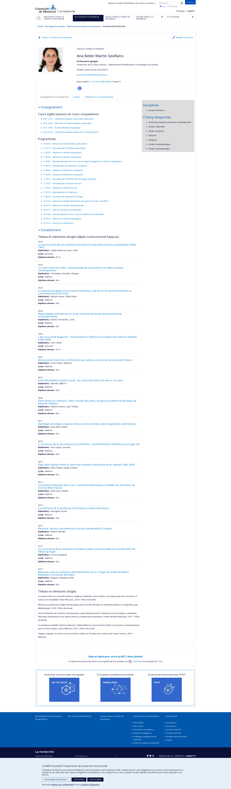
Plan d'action (138, 726)
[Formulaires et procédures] (115, 690)
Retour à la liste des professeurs (57, 37)
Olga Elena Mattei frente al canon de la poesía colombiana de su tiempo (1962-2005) (86, 464)
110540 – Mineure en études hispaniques (62, 157)
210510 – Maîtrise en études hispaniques (62, 218)
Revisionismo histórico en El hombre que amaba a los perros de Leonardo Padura (85, 360)
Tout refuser (79, 779)
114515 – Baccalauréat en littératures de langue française (70, 179)
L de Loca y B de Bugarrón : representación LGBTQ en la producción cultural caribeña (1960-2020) (87, 338)
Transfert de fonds (173, 733)
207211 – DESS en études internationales (62, 209)
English (191, 10)
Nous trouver (171, 726)
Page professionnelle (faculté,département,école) (80, 88)
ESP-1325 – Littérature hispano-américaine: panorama (68, 118)
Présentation (138, 722)
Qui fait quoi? (82, 756)
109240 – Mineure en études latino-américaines (65, 143)
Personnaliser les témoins (56, 779)
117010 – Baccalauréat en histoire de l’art (62, 183)
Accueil (40, 26)
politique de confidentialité (62, 784)
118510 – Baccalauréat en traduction (60, 192)
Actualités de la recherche (176, 736)
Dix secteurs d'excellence (143, 729)
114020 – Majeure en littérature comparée (63, 170)
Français (180, 10)
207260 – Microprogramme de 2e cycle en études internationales (73, 214)
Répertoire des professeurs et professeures (84, 26)
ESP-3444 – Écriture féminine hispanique (61, 127)
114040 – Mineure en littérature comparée (63, 174)
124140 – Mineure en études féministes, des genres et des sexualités (75, 201)
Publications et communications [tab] (99, 97)
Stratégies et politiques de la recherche (144, 738)
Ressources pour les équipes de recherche (48, 717)
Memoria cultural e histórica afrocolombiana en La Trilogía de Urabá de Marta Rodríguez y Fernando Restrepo (83, 573)
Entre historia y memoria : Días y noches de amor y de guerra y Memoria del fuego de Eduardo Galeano (87, 402)
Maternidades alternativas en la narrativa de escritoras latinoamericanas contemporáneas (80, 315)
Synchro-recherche (173, 729)
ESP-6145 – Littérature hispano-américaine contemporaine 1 (71, 132)
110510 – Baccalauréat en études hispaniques (64, 148)
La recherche (67, 11)
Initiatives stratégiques (142, 733)
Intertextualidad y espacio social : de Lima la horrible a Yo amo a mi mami (80, 380)
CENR (160, 661)
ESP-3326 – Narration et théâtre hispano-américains (67, 123)
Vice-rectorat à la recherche (146, 716)
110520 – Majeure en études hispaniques (62, 152)
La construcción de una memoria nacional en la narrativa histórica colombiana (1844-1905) (87, 246)
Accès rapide (171, 716)
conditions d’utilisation (89, 784)
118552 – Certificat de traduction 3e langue (63, 196)
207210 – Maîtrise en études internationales (63, 205)
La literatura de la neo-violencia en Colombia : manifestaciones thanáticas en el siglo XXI (88, 444)
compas (169, 740)
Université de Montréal (45, 9)
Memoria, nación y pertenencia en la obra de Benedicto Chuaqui (75, 528)
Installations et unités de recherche (112, 717)
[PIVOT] (167, 690)
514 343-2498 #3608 (101, 81)
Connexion (150, 3)
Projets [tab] (76, 97)
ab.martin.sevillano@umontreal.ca (92, 74)
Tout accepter (95, 779)
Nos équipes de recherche (55, 26)
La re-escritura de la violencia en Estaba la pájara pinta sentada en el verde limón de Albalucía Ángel (86, 550)
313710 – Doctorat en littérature (58, 223)
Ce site (163, 6)
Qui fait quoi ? (171, 722)
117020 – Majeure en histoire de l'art (60, 187)
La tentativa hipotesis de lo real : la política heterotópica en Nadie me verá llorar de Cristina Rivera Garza (86, 486)
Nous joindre (135, 656)
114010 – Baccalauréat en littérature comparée (65, 165)
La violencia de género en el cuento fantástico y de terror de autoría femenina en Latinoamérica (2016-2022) (85, 292)
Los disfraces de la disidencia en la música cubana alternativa (73, 508)
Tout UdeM (173, 6)
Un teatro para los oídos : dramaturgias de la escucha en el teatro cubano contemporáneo (80, 269)
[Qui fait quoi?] (64, 690)
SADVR (135, 661)
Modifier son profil (184, 37)
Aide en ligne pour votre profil (106, 656)
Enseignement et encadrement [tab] (54, 97)
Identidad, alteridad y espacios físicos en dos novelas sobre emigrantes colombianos (87, 423)
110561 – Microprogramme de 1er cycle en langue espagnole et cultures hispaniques (82, 161)
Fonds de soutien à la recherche (146, 743)
